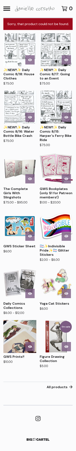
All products (57, 387)
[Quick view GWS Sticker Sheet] (30, 236)
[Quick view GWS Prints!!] (30, 346)
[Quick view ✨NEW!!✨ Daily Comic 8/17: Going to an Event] (66, 60)
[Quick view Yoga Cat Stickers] (66, 293)
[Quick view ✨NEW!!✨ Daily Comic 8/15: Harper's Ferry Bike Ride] (66, 117)
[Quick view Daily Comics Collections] (30, 293)
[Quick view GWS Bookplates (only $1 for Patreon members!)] (66, 178)
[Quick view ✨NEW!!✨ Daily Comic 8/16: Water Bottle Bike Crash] (30, 117)
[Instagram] (38, 418)
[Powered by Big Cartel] (38, 439)
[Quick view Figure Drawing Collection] (66, 346)
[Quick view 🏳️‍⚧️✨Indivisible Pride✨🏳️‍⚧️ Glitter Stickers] (66, 236)
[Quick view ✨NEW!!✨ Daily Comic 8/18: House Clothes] (30, 60)
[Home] (34, 8)
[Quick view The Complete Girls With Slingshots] (30, 178)
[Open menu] (6, 8)
